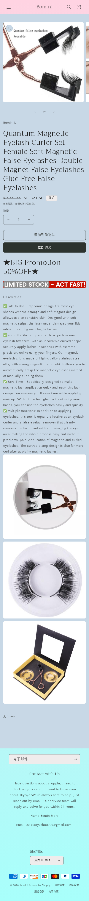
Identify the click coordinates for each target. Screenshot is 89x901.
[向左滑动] (35, 112)
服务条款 (39, 891)
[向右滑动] (54, 112)
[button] (8, 7)
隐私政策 (74, 885)
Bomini (24, 885)
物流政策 (54, 891)
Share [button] (12, 716)
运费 (31, 204)
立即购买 (44, 247)
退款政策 (60, 885)
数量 (6, 210)
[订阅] (75, 759)
